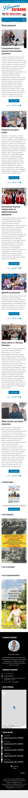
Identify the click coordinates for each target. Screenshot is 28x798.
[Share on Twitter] (14, 105)
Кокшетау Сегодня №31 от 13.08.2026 (13, 744)
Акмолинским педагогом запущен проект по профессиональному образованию (11, 210)
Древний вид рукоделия (11, 292)
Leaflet (4, 725)
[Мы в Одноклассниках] (23, 1)
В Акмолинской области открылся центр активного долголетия (12, 51)
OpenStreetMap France (7, 727)
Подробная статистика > (22, 773)
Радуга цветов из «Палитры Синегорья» (12, 344)
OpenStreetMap (11, 725)
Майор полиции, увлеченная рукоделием (12, 422)
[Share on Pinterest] (18, 105)
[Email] (20, 105)
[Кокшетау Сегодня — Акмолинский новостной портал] (14, 8)
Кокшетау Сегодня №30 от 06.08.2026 (13, 750)
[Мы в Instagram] (17, 1)
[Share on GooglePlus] (16, 105)
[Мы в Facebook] (13, 1)
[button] (14, 707)
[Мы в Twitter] (15, 1)
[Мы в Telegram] (22, 1)
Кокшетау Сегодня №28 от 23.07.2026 (13, 762)
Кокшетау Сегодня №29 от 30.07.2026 (13, 756)
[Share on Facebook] (12, 105)
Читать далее (14, 101)
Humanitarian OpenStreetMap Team (9, 726)
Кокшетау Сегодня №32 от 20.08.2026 (13, 738)
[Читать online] (14, 494)
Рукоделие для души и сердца (10, 131)
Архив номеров (14, 509)
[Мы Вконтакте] (19, 1)
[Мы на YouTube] (25, 1)
